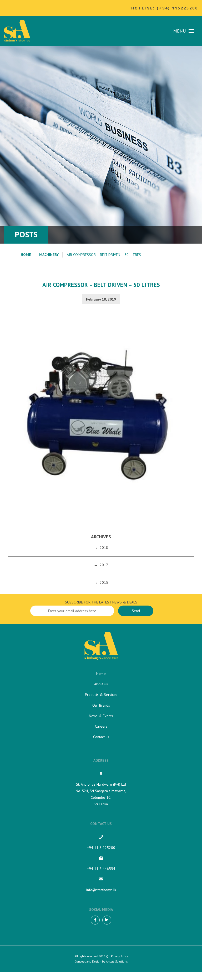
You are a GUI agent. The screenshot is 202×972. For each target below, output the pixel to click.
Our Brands (101, 705)
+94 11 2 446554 (101, 868)
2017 (104, 565)
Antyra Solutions (117, 961)
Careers (101, 726)
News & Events (101, 715)
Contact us (101, 736)
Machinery (49, 254)
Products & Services (101, 694)
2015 (104, 582)
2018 (104, 547)
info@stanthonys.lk (101, 889)
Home (26, 254)
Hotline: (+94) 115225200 (164, 8)
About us (101, 684)
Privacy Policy (119, 956)
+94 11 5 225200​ (101, 847)
